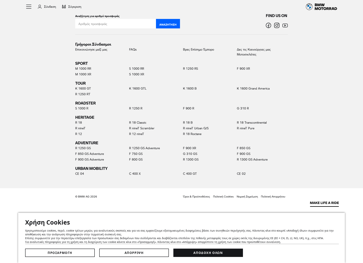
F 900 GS (243, 153)
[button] (29, 6)
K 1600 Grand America (253, 88)
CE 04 (79, 173)
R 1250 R (135, 108)
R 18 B (188, 122)
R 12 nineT (136, 134)
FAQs (133, 49)
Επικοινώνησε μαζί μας (91, 49)
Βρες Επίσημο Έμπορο (198, 49)
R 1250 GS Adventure (144, 148)
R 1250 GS (83, 148)
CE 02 (241, 173)
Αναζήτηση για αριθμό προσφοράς (97, 15)
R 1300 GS (191, 159)
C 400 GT (190, 173)
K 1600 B (190, 88)
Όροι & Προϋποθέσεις (196, 196)
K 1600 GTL (138, 88)
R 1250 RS (190, 68)
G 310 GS (190, 153)
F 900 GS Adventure (89, 159)
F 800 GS (136, 159)
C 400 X (135, 173)
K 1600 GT (83, 88)
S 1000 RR (136, 68)
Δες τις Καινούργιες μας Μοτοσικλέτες (254, 51)
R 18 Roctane (192, 134)
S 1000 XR (136, 74)
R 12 (78, 134)
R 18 (78, 122)
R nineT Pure (245, 128)
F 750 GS (136, 153)
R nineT (80, 128)
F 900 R (188, 108)
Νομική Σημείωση (247, 196)
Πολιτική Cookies (223, 196)
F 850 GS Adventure (89, 153)
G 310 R (243, 108)
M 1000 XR (83, 74)
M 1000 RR (83, 68)
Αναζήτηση (168, 24)
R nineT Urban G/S (196, 128)
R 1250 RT (82, 94)
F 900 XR (243, 68)
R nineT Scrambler (141, 128)
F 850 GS (243, 148)
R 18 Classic (137, 122)
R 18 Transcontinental (252, 122)
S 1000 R (81, 108)
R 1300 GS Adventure (252, 159)
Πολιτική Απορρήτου (273, 196)
